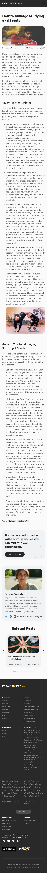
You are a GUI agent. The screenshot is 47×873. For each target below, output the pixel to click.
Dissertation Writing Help (11, 801)
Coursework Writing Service (12, 790)
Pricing (4, 733)
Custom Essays (28, 715)
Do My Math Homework (32, 790)
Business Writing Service (31, 709)
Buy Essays (27, 704)
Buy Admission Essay (10, 781)
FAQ (3, 736)
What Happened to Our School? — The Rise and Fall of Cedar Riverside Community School (32, 758)
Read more (31, 664)
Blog (3, 715)
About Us (5, 701)
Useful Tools (6, 823)
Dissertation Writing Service (12, 787)
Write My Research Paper (33, 793)
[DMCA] (24, 848)
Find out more (14, 554)
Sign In (4, 730)
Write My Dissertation (32, 781)
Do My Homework (29, 721)
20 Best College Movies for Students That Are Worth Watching (32, 767)
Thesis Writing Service (32, 787)
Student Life (22, 521)
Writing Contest (7, 826)
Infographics (6, 829)
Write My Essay (28, 701)
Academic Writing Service (31, 706)
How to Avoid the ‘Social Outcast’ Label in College (22, 657)
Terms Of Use (28, 823)
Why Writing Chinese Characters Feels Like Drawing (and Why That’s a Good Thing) (32, 748)
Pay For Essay (28, 712)
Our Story (5, 704)
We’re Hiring (6, 706)
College (12, 521)
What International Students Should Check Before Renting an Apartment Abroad (33, 740)
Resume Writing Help (32, 796)
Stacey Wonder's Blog (28, 616)
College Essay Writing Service (10, 797)
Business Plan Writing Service (32, 802)
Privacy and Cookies (30, 820)
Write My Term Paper (10, 784)
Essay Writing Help (29, 718)
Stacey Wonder (10, 48)
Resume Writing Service (33, 784)
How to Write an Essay (9, 820)
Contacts (5, 709)
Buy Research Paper (9, 793)
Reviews (4, 718)
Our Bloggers (6, 712)
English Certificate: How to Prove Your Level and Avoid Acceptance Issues (32, 732)
